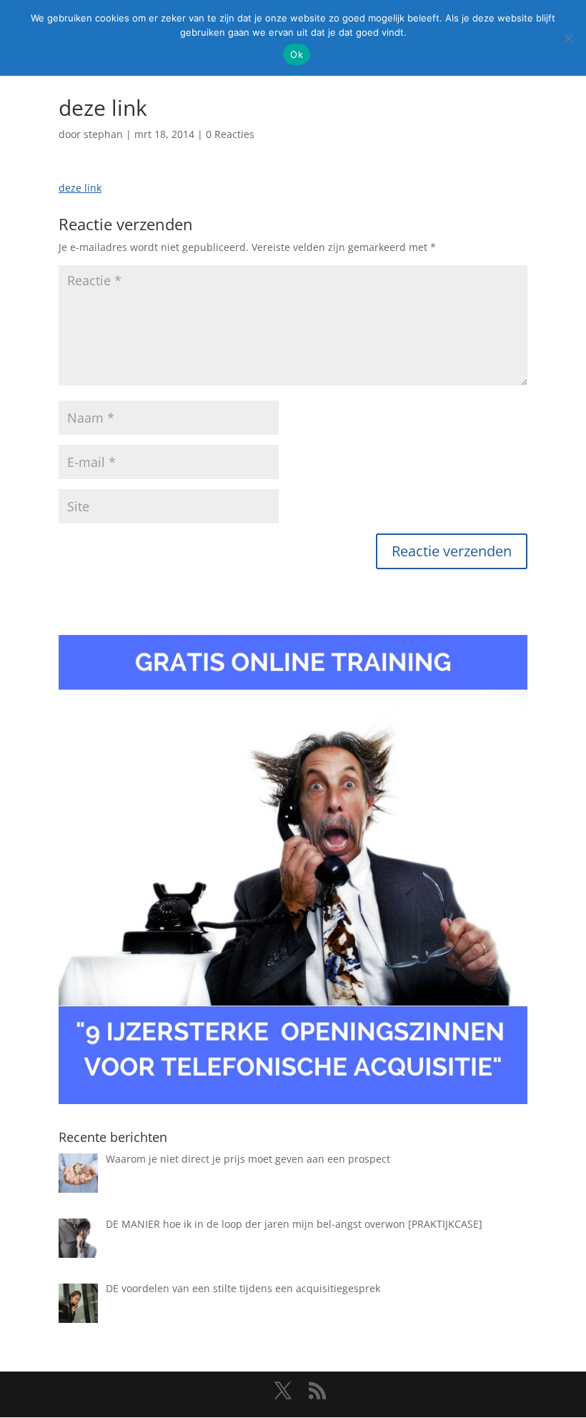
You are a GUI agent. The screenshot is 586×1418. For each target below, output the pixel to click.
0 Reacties (230, 134)
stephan (103, 134)
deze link (80, 188)
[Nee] (568, 38)
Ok (296, 54)
